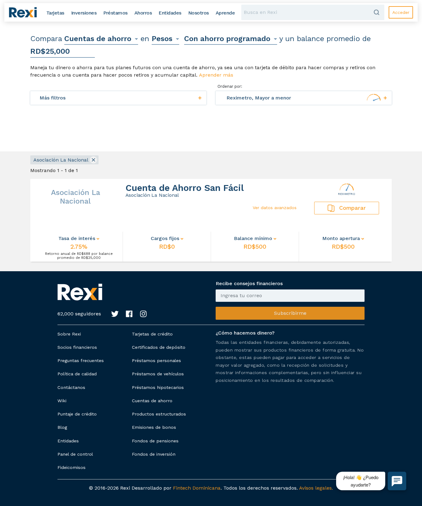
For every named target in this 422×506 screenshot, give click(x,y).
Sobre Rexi (69, 333)
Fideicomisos (71, 467)
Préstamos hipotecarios (158, 387)
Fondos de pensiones (155, 440)
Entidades (68, 440)
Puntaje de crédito (77, 413)
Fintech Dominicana (197, 488)
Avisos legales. (316, 488)
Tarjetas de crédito (152, 333)
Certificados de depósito (158, 347)
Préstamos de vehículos (158, 373)
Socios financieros (77, 347)
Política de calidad (77, 373)
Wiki (61, 400)
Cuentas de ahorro (152, 400)
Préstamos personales (156, 360)
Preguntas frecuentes (80, 360)
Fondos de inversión (153, 454)
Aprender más (216, 75)
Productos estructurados (159, 413)
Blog (62, 427)
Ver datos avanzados (275, 207)
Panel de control (75, 454)
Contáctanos (71, 387)
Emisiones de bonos (154, 427)
